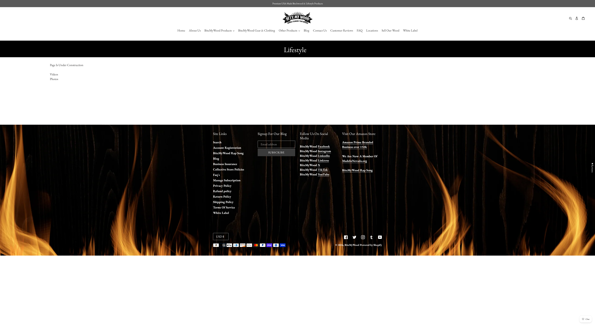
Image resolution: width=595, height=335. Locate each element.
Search (217, 142)
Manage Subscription (226, 180)
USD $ (220, 236)
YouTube (323, 174)
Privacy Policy (222, 186)
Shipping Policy (223, 202)
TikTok (323, 170)
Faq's (216, 175)
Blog (216, 158)
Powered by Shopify (371, 245)
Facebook (324, 146)
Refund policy (222, 191)
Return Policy (222, 196)
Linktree (323, 160)
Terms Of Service (224, 207)
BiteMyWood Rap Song (228, 153)
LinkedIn (324, 156)
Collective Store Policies (228, 169)
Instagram (324, 151)
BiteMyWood (352, 245)
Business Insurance (225, 164)
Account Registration (227, 148)
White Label (221, 213)
